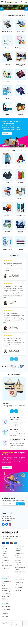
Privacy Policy (6, 609)
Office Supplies (6, 593)
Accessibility (5, 616)
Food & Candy (6, 591)
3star (8, 260)
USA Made (18, 585)
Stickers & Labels (20, 572)
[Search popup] (5, 2)
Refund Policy (6, 606)
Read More (7, 133)
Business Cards (19, 553)
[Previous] (2, 9)
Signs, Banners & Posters (20, 568)
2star (6, 260)
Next (16, 411)
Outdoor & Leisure (7, 596)
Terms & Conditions (5, 612)
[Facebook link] (3, 524)
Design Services (19, 579)
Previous (12, 411)
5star (12, 260)
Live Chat (6, 518)
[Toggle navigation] (2, 2)
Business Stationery (18, 556)
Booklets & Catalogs (18, 549)
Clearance (18, 590)
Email (13, 518)
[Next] (26, 9)
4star (10, 260)
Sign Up (19, 504)
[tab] (12, 10)
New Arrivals (19, 582)
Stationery (5, 599)
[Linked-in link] (6, 524)
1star (4, 260)
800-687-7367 (8, 516)
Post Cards (18, 565)
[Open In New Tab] (14, 7)
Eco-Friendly (18, 587)
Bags (3, 585)
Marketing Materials (18, 561)
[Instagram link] (10, 524)
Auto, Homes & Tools (6, 582)
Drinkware (5, 588)
